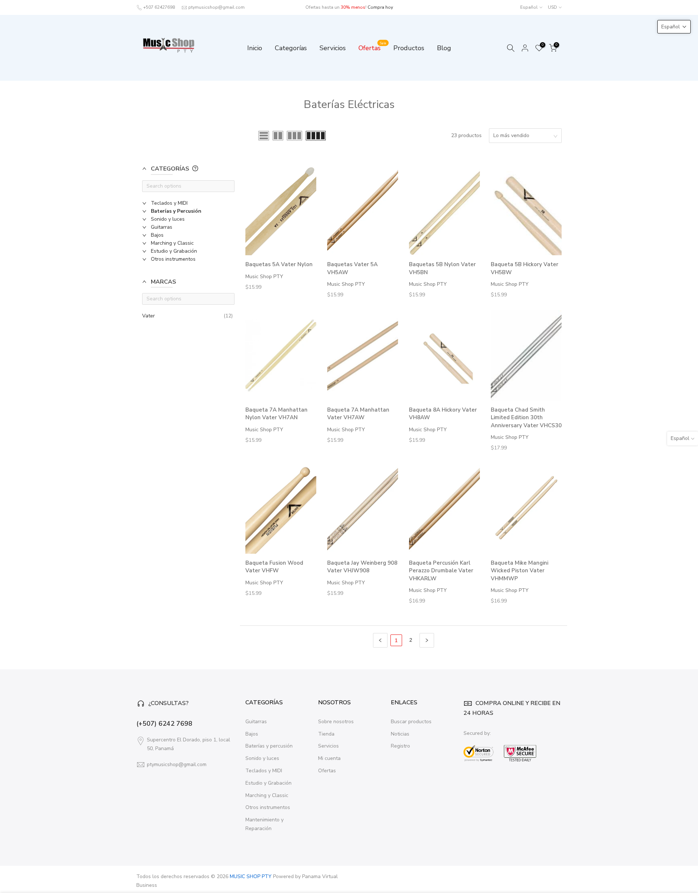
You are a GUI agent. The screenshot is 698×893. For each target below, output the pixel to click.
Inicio (254, 48)
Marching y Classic (266, 795)
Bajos (251, 733)
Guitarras (256, 721)
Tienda (326, 733)
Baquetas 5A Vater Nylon (279, 264)
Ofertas (372, 47)
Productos (408, 48)
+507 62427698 (159, 7)
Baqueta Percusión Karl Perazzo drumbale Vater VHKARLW (441, 570)
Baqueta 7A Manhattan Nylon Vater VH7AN (276, 413)
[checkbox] (192, 203)
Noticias (400, 733)
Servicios (333, 48)
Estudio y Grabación (268, 783)
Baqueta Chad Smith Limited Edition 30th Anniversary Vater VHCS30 (526, 417)
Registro (400, 745)
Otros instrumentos (267, 807)
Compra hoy (380, 7)
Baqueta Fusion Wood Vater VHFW (274, 566)
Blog (444, 48)
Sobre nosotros (336, 721)
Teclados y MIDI (263, 770)
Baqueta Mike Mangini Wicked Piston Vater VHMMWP (519, 570)
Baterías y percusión (269, 745)
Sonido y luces (262, 758)
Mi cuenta (329, 758)
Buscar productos (411, 721)
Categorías (291, 48)
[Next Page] (427, 640)
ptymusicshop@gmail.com (216, 7)
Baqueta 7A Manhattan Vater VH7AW (358, 413)
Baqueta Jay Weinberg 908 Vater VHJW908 (362, 566)
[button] (185, 172)
